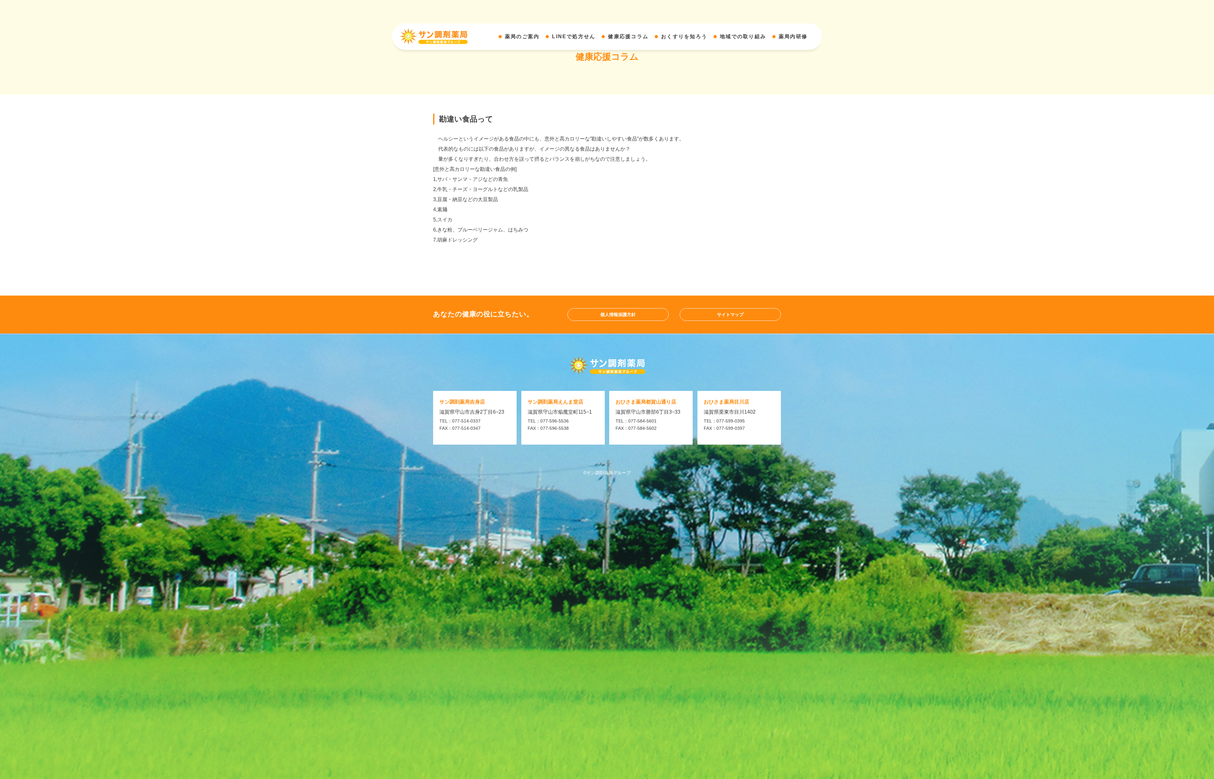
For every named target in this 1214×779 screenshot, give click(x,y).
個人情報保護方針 (618, 314)
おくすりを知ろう (684, 36)
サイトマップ (730, 314)
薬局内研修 (793, 36)
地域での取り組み (743, 36)
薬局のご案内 (522, 36)
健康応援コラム (628, 36)
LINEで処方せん (573, 36)
